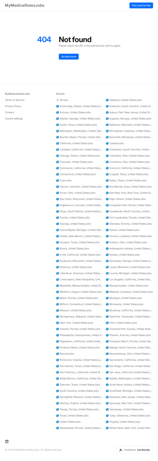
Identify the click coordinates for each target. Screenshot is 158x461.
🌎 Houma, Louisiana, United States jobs (129, 236)
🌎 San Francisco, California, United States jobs (79, 372)
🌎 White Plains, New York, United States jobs (129, 427)
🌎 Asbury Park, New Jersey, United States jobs (129, 112)
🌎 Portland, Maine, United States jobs (78, 347)
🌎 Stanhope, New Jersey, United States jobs (129, 397)
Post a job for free (141, 5)
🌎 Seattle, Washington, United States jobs (129, 378)
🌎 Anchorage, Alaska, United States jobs (79, 106)
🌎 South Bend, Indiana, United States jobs (129, 384)
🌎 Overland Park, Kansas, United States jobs (129, 328)
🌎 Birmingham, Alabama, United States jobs (129, 130)
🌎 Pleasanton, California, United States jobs (79, 341)
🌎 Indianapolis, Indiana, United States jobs (129, 248)
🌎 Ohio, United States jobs (121, 322)
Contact (9, 112)
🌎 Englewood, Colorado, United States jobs (79, 205)
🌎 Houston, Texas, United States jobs (78, 242)
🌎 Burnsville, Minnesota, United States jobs (129, 137)
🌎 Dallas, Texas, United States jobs (126, 180)
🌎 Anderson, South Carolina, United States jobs (129, 106)
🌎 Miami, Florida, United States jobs (77, 297)
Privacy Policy (13, 106)
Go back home (68, 56)
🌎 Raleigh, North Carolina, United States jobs (129, 347)
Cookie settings (14, 118)
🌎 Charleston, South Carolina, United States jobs (129, 149)
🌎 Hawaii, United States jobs (122, 229)
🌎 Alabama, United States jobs (124, 99)
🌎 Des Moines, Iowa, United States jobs (129, 186)
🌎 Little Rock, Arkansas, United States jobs (79, 273)
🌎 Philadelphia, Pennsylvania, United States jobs (79, 335)
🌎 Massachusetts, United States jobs (127, 285)
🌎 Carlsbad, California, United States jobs (79, 149)
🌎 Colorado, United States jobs (74, 161)
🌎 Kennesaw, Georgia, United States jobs (129, 260)
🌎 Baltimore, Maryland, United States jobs (129, 124)
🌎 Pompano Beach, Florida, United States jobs (129, 341)
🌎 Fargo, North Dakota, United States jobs (79, 211)
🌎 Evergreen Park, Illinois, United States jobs (129, 205)
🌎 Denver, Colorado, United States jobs (79, 186)
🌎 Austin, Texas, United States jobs (76, 124)
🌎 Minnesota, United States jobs (124, 304)
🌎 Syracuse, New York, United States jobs (129, 403)
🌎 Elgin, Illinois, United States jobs (126, 198)
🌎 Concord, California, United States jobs (129, 168)
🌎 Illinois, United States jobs (72, 248)
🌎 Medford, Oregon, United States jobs (79, 291)
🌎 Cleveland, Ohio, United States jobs (128, 155)
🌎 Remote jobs (65, 353)
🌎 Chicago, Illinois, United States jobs (78, 155)
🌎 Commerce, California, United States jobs (79, 168)
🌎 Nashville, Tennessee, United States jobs (129, 316)
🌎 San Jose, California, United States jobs (129, 372)
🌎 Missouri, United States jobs (73, 310)
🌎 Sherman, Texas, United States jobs (78, 384)
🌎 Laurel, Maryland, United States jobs (128, 267)
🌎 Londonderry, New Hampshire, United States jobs (79, 279)
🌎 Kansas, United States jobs (123, 254)
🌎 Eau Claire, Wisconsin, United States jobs (79, 198)
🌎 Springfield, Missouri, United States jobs (79, 397)
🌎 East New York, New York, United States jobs (129, 192)
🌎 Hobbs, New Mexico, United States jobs (79, 236)
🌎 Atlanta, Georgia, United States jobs (78, 118)
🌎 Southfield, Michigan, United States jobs (129, 390)
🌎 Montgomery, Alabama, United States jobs (79, 316)
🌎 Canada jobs (115, 143)
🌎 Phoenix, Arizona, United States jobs (128, 335)
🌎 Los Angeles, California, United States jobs (129, 279)
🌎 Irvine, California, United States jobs (78, 254)
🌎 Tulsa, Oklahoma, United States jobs (128, 415)
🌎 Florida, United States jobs (73, 217)
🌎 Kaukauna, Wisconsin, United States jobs (79, 260)
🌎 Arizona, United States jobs (73, 112)
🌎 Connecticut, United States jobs (76, 174)
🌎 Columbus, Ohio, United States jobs (128, 161)
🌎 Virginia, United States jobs (123, 421)
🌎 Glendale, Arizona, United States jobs (129, 223)
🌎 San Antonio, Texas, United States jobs (79, 366)
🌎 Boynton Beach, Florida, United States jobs (79, 137)
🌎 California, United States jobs (74, 143)
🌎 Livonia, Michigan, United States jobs (129, 273)
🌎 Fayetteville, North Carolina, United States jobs (129, 211)
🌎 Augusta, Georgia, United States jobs (128, 118)
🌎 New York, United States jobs (74, 322)
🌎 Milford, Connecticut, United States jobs (79, 304)
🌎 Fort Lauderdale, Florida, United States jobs (129, 217)
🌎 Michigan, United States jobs (124, 297)
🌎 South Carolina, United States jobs (77, 390)
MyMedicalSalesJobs (25, 5)
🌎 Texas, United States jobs (72, 415)
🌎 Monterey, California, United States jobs (129, 310)
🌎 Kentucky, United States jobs (74, 267)
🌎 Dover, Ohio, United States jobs (75, 192)
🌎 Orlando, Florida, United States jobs (78, 328)
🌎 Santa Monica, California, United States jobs (79, 378)
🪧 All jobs (62, 99)
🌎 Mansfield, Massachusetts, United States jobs (79, 285)
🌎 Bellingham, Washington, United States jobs (79, 130)
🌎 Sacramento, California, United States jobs (129, 359)
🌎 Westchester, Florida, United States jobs (79, 427)
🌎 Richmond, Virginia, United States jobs (79, 359)
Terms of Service (14, 99)
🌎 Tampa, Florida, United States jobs (77, 409)
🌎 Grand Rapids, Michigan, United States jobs (79, 229)
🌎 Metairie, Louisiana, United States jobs (129, 291)
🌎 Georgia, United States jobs (73, 223)
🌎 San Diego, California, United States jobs (129, 366)
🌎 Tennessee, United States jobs (125, 409)
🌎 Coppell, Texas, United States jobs (127, 174)
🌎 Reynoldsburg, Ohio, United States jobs (129, 353)
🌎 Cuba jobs (63, 180)
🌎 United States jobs (68, 421)
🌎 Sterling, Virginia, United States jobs (78, 403)
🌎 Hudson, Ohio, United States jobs (126, 242)
